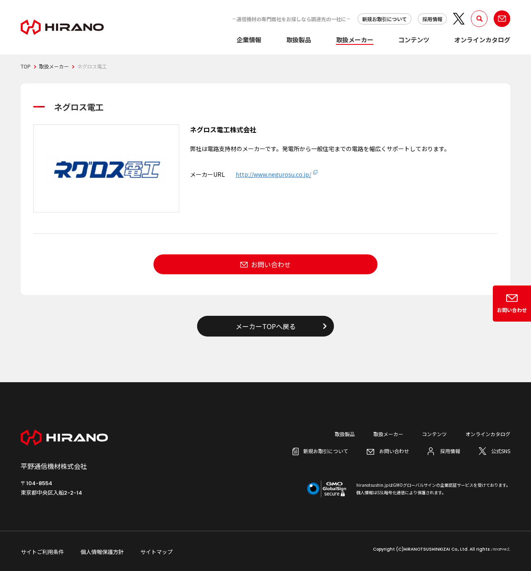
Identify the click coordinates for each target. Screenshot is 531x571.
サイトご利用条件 (42, 552)
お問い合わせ (271, 264)
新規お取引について (384, 18)
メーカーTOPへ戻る (266, 326)
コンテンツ (413, 39)
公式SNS (500, 450)
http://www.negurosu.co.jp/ (273, 174)
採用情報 (432, 18)
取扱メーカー (354, 39)
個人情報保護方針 (102, 552)
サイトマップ (156, 552)
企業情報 (248, 39)
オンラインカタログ (482, 39)
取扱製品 (298, 39)
